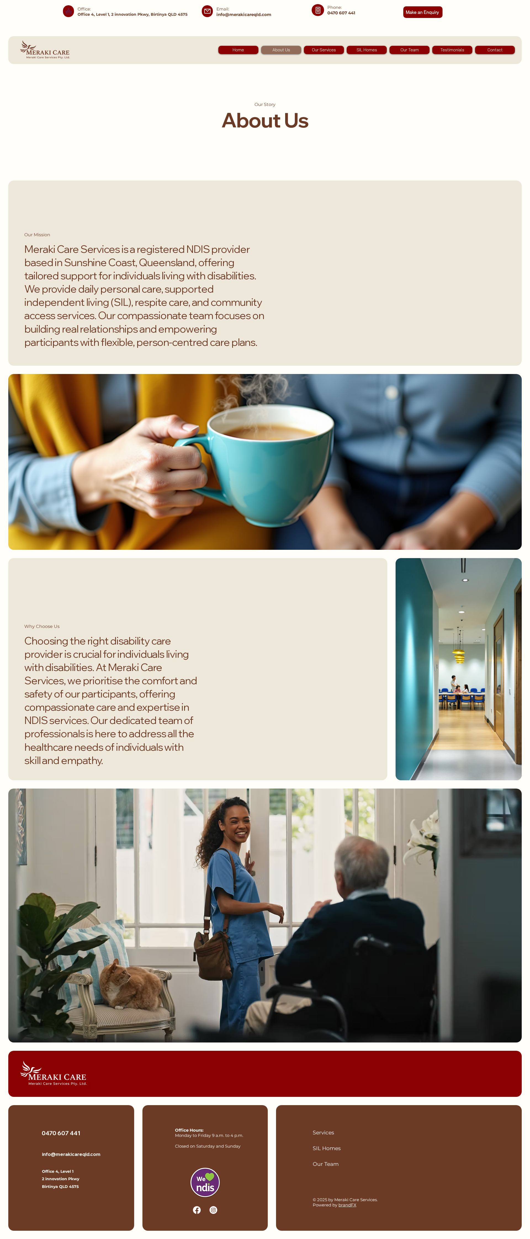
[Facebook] (197, 1210)
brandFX (347, 1205)
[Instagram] (213, 1210)
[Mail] (68, 11)
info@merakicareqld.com (243, 14)
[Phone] (318, 10)
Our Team (326, 1164)
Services (323, 1132)
